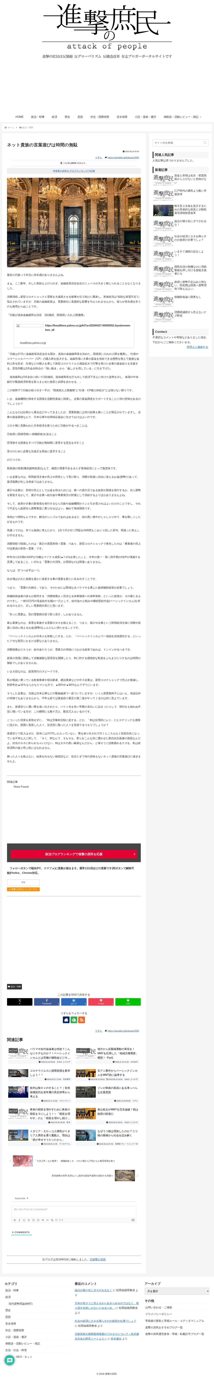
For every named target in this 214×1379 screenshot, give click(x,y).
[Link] (52, 1220)
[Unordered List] (38, 1220)
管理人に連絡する (197, 347)
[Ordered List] (33, 1220)
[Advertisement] (107, 86)
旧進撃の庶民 (98, 1259)
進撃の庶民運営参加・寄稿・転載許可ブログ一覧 (174, 1334)
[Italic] (19, 1220)
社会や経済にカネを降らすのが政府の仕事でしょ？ (105, 1321)
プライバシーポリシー (158, 1314)
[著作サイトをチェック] (66, 1020)
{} (56, 1220)
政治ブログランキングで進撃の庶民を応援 (73, 854)
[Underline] (24, 1220)
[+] (61, 1220)
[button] (205, 143)
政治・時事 (16, 986)
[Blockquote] (42, 1220)
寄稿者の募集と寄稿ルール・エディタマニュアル (174, 1320)
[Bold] (14, 1220)
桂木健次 (116, 1338)
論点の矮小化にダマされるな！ (93, 1290)
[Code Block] (47, 1220)
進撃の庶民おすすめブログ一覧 (164, 1327)
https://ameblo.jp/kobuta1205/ (123, 157)
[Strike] (28, 1220)
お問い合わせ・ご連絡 (158, 1307)
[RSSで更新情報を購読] (81, 1020)
